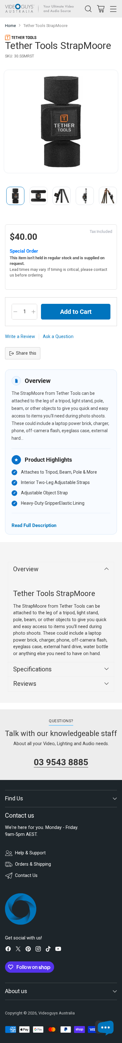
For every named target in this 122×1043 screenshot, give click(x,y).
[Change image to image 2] (38, 196)
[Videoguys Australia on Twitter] (18, 950)
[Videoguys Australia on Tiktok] (48, 950)
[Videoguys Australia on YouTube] (58, 950)
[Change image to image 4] (85, 196)
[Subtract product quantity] (15, 311)
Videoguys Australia (56, 1013)
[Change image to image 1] (15, 196)
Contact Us (26, 875)
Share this (26, 353)
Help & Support (30, 853)
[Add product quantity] (33, 311)
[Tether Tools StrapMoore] (61, 121)
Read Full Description (34, 525)
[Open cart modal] (100, 8)
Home (10, 25)
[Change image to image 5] (108, 196)
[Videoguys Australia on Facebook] (8, 950)
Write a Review (20, 336)
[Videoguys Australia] (41, 8)
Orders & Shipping (33, 864)
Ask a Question (58, 336)
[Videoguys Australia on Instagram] (38, 950)
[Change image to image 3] (62, 196)
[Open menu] (113, 8)
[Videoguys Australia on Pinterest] (28, 950)
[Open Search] (88, 8)
